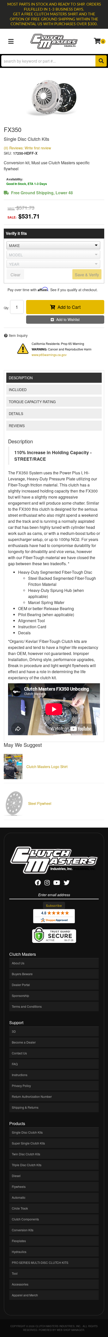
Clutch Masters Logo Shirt (47, 766)
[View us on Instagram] (47, 883)
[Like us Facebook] (38, 883)
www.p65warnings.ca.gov (49, 354)
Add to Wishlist (68, 319)
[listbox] (53, 245)
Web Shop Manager (70, 1330)
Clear (15, 275)
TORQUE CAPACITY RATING (32, 401)
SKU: (8, 153)
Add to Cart (69, 307)
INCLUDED (18, 389)
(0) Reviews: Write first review (27, 147)
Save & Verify (87, 275)
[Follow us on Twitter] (67, 883)
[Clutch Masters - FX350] (54, 97)
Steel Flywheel (39, 803)
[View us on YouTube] (56, 883)
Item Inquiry (18, 335)
